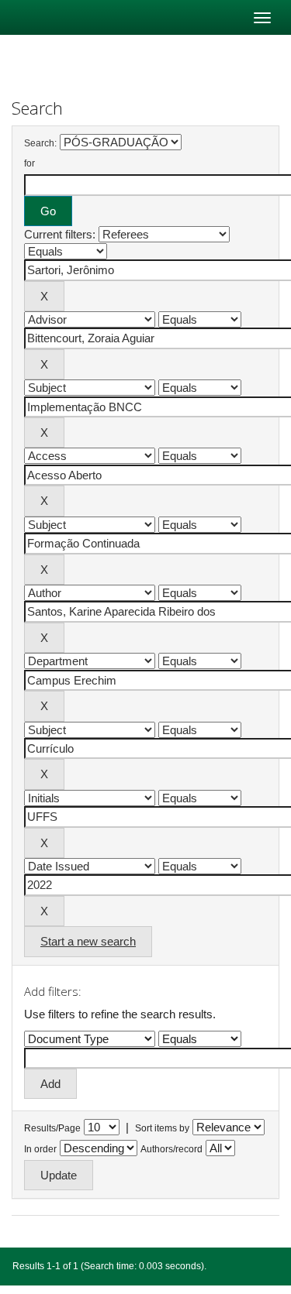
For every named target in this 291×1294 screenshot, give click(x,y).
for (29, 163)
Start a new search (88, 941)
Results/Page (52, 1128)
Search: (40, 143)
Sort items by (162, 1128)
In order (40, 1149)
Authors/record (171, 1149)
